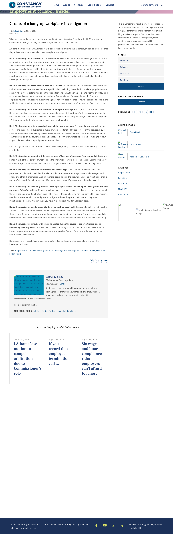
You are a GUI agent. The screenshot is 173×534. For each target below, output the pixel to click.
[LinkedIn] (146, 112)
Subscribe (141, 101)
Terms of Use (57, 524)
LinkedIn (61, 311)
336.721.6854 (52, 283)
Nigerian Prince (88, 250)
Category (124, 67)
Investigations (74, 250)
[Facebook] (135, 112)
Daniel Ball (135, 132)
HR (18, 34)
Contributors (94, 5)
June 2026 (122, 183)
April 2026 (123, 194)
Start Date (124, 73)
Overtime (100, 250)
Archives (78, 5)
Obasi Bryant (136, 144)
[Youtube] (105, 526)
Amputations (21, 250)
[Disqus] (58, 420)
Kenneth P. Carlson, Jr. (139, 156)
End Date (124, 80)
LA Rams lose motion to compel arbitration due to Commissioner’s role (28, 358)
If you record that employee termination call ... (59, 353)
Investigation (61, 250)
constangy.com (149, 5)
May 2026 (122, 189)
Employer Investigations (39, 250)
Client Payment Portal (28, 524)
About (66, 5)
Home (56, 5)
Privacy (68, 524)
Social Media (15, 253)
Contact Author (48, 311)
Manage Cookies (80, 524)
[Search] (162, 5)
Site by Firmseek (28, 528)
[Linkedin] (121, 526)
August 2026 (124, 172)
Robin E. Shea (18, 31)
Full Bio (36, 311)
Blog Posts (71, 311)
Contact (110, 5)
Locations (44, 524)
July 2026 (122, 178)
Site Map (14, 528)
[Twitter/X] (140, 112)
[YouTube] (151, 112)
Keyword (124, 60)
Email (62, 283)
